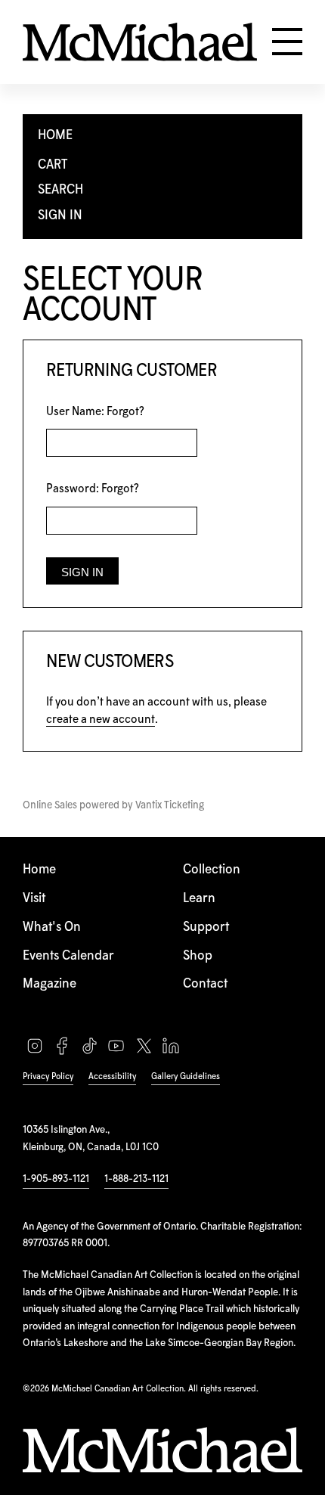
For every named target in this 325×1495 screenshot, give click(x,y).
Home (39, 870)
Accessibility (112, 1076)
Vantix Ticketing (169, 805)
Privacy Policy (48, 1076)
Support (206, 927)
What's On (52, 927)
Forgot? (125, 411)
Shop (197, 956)
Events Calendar (68, 956)
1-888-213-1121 (136, 1179)
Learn (199, 898)
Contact (205, 984)
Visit (34, 898)
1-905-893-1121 (56, 1179)
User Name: (95, 411)
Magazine (49, 984)
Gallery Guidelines (185, 1076)
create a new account (100, 719)
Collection (211, 870)
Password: (92, 489)
